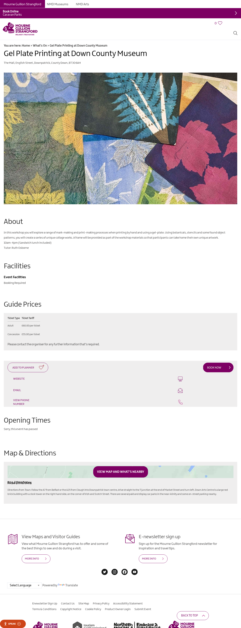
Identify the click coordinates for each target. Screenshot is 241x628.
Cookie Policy (93, 599)
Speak (12, 623)
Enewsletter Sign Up (44, 594)
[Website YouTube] (134, 562)
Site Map (83, 594)
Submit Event (142, 599)
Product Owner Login (118, 599)
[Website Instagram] (114, 562)
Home (26, 45)
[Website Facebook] (124, 562)
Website (19, 378)
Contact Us (68, 594)
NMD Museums (57, 4)
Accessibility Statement (128, 594)
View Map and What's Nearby (120, 462)
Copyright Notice (70, 599)
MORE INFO (32, 549)
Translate (71, 575)
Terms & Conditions (44, 599)
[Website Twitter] (104, 562)
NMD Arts (82, 4)
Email (134, 380)
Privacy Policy (101, 594)
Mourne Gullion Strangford (22, 4)
